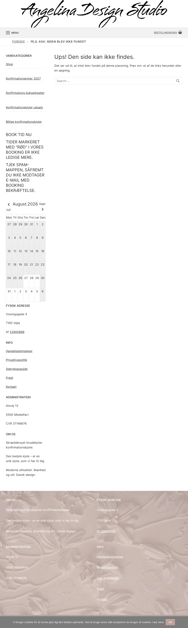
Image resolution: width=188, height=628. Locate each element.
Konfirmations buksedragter (25, 93)
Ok (170, 622)
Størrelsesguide (17, 369)
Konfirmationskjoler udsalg (24, 107)
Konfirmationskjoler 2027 (23, 78)
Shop (9, 64)
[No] (183, 622)
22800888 (17, 332)
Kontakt (11, 387)
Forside (18, 41)
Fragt (9, 378)
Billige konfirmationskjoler (24, 122)
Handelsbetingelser (19, 351)
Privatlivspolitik (16, 360)
